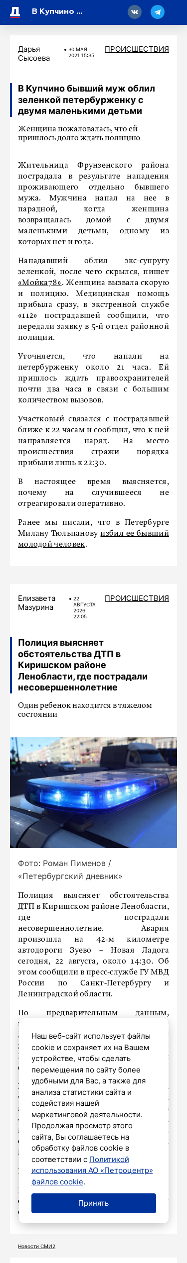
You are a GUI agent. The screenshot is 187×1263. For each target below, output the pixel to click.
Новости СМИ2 (36, 1246)
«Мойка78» (40, 283)
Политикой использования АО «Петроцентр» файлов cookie (92, 1170)
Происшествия (137, 49)
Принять (93, 1203)
